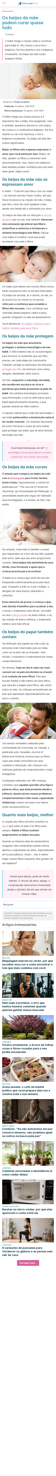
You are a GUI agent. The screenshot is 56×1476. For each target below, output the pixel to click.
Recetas (6, 1084)
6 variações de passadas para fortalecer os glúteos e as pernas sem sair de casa (27, 1251)
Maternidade (7, 11)
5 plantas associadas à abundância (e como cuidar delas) (27, 1172)
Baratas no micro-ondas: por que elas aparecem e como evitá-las (27, 1211)
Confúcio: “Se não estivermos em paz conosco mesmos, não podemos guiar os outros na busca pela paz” (27, 1132)
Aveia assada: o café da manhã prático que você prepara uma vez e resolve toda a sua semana (26, 1090)
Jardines (6, 1042)
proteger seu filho (12, 369)
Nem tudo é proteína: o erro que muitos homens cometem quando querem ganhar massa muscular (24, 1006)
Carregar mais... (28, 1263)
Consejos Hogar (10, 1206)
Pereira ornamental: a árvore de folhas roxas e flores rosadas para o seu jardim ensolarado (27, 1048)
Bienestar (7, 1000)
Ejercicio (6, 1245)
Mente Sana (8, 1126)
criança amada (19, 615)
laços (5, 826)
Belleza (6, 958)
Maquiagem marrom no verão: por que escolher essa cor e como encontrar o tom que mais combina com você (27, 964)
